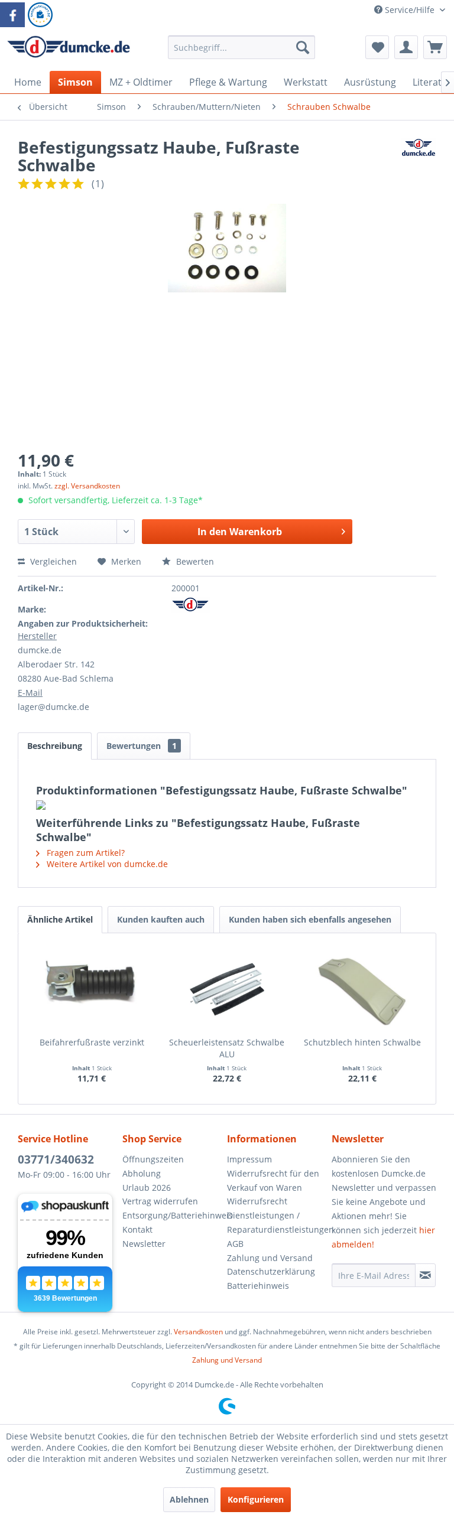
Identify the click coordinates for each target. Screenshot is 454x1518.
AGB (235, 1243)
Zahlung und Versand (270, 1257)
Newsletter (144, 1243)
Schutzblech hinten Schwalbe (362, 1042)
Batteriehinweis (258, 1285)
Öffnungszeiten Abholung (153, 1166)
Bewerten (194, 561)
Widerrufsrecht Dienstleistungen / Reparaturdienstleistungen (276, 1215)
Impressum (249, 1159)
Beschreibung (54, 745)
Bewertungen (141, 745)
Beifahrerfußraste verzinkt (92, 1042)
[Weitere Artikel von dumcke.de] (418, 159)
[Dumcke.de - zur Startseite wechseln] (68, 50)
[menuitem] (242, 52)
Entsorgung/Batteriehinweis (171, 1215)
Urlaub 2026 (146, 1187)
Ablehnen (189, 1499)
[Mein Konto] (406, 47)
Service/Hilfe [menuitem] (409, 9)
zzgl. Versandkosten (87, 486)
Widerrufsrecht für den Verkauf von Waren (273, 1180)
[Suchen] (302, 47)
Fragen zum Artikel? (84, 852)
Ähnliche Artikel (60, 919)
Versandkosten (198, 1332)
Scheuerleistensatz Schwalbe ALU (226, 1048)
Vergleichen (52, 561)
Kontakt (137, 1229)
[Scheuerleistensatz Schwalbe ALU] (227, 989)
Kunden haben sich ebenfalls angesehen (310, 919)
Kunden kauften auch (161, 919)
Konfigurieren (256, 1499)
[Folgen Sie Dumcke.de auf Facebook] (12, 14)
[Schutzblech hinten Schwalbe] (362, 989)
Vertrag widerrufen (160, 1201)
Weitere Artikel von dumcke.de (106, 863)
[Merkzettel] (377, 47)
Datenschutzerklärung (271, 1271)
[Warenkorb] (435, 47)
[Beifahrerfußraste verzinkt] (92, 989)
